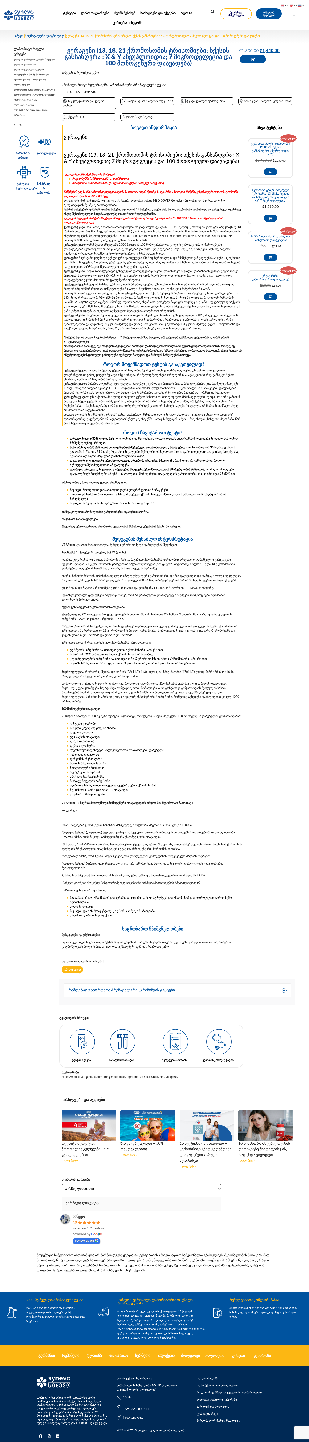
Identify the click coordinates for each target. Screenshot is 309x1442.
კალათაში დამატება (253, 59)
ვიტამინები (19, 115)
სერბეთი (142, 1356)
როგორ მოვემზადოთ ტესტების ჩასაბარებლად (229, 1392)
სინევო (18, 36)
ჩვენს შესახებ (124, 13)
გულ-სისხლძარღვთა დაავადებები (31, 110)
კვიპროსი (262, 1355)
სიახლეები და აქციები (158, 13)
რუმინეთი (70, 1356)
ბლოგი (186, 13)
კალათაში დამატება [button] (270, 171)
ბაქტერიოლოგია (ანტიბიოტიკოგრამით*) (34, 95)
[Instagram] (49, 1436)
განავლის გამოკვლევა (25, 100)
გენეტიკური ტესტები (24, 105)
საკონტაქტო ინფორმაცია (134, 1378)
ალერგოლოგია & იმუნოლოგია (30, 80)
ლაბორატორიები (95, 13)
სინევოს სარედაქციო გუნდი (81, 72)
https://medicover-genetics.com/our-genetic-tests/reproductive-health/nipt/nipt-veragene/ (120, 1077)
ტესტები (69, 13)
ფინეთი (238, 1355)
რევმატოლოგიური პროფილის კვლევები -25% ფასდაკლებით (86, 1149)
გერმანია (46, 1356)
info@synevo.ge (133, 1417)
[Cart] (294, 18)
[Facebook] (40, 1436)
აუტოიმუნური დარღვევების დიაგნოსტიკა (34, 90)
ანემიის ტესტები (22, 85)
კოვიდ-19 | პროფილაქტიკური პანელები (34, 60)
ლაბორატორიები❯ (139, 117)
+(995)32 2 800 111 (136, 1409)
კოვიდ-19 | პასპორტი (25, 65)
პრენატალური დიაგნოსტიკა (44, 36)
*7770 (127, 1397)
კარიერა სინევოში (127, 23)
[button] (212, 11)
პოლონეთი (214, 1355)
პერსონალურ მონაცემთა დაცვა (219, 1420)
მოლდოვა (190, 1356)
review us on (84, 1240)
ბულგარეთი (118, 1355)
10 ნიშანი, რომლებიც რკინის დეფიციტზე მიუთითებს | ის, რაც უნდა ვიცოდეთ (264, 1149)
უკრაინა (94, 1356)
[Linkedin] (58, 1436)
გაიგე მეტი (69, 810)
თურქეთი (166, 1356)
